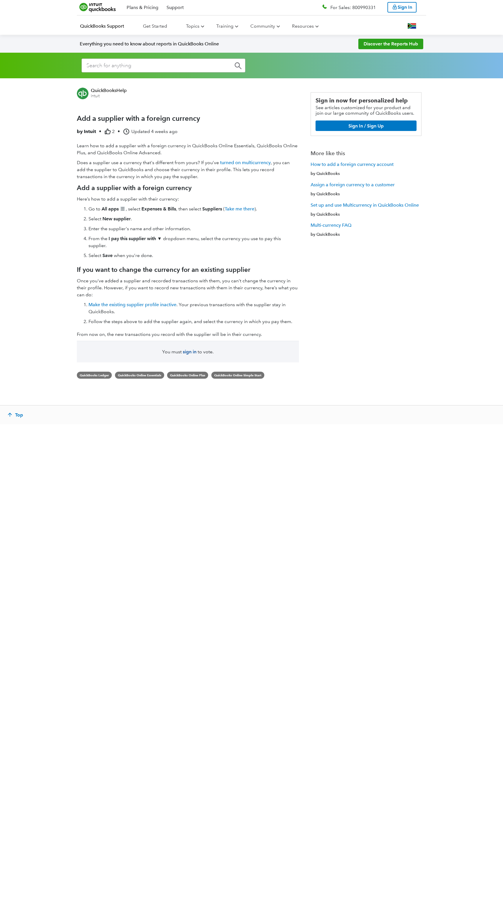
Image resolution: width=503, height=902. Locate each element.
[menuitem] (105, 26)
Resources (303, 26)
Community (262, 26)
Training (224, 26)
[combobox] (163, 65)
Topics (192, 26)
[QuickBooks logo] (97, 7)
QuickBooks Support (102, 26)
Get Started (155, 26)
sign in (189, 352)
